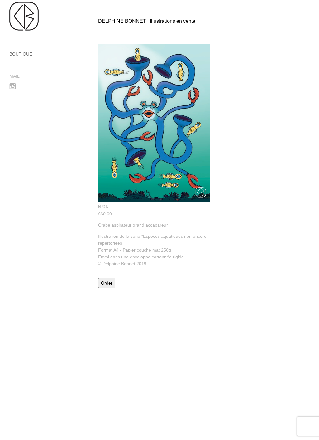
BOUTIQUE (20, 53)
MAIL (14, 76)
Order (106, 283)
